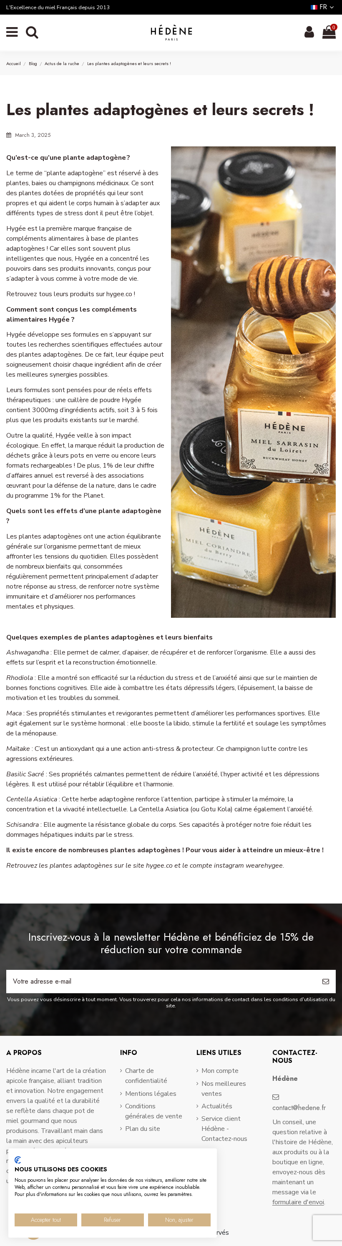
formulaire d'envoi (298, 1202)
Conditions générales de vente (153, 1111)
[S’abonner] (326, 981)
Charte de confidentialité (146, 1075)
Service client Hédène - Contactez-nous (224, 1128)
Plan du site (142, 1128)
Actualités (216, 1106)
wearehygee (264, 865)
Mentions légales (150, 1093)
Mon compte (220, 1070)
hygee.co (119, 294)
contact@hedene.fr (299, 1108)
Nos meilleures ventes (223, 1088)
